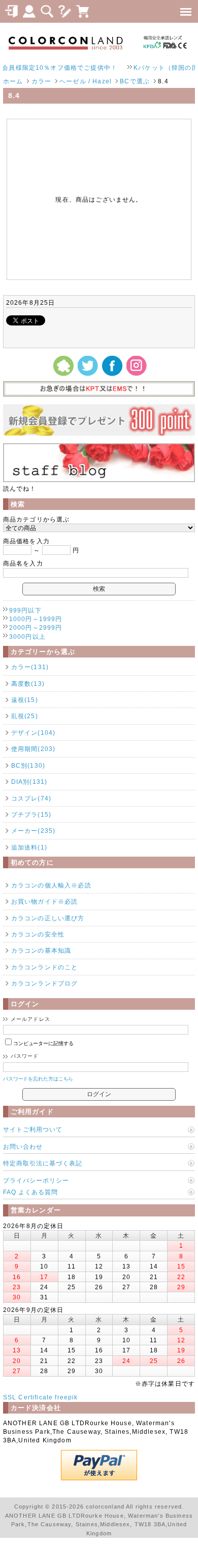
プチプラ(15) (31, 814)
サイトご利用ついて (32, 1129)
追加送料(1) (29, 847)
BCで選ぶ (135, 81)
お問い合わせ (23, 1146)
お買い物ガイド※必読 (44, 901)
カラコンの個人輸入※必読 (51, 885)
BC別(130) (28, 765)
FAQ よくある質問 (30, 1192)
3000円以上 (27, 636)
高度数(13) (28, 683)
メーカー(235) (33, 830)
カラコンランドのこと (44, 967)
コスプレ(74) (31, 798)
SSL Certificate (28, 1397)
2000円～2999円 (35, 627)
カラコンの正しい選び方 (48, 918)
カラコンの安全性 (37, 934)
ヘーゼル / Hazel (85, 81)
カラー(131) (30, 667)
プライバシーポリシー (36, 1180)
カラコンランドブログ (44, 983)
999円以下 (25, 610)
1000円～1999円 (35, 619)
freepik (66, 1397)
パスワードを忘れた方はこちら (38, 1079)
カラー (41, 81)
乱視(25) (24, 716)
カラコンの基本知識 (41, 950)
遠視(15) (24, 699)
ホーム (13, 81)
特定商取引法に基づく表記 (42, 1163)
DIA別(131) (29, 781)
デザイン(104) (33, 732)
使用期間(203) (33, 748)
